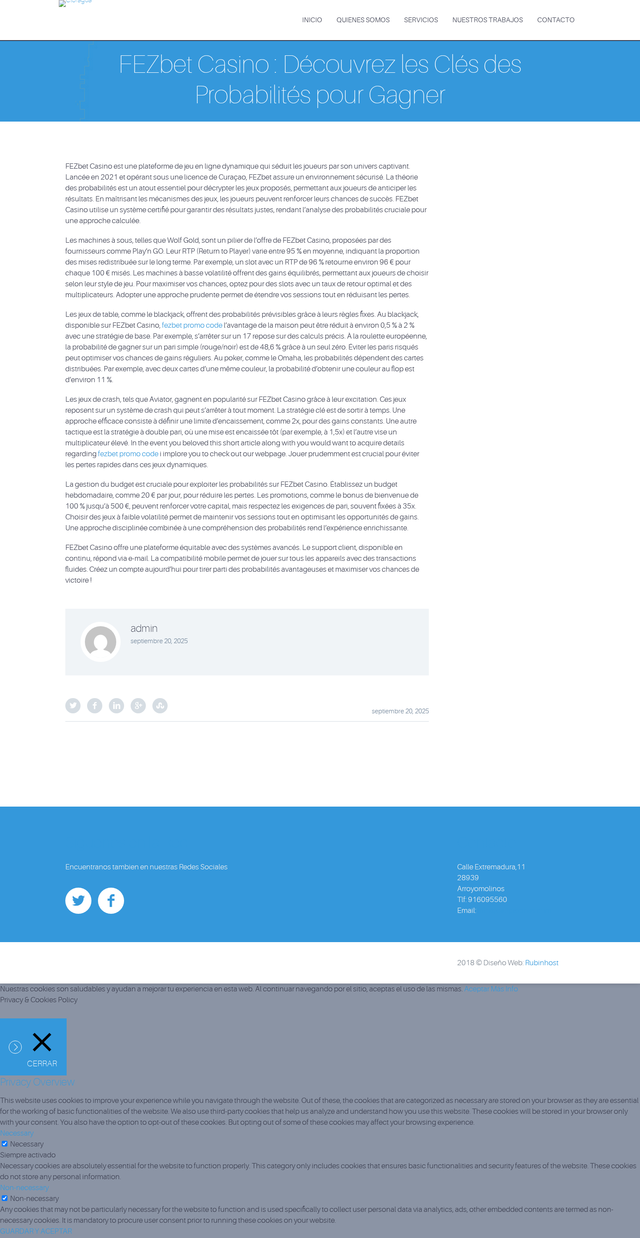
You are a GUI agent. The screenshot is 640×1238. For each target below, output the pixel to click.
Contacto (556, 20)
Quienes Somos (363, 20)
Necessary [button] (17, 1133)
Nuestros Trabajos (487, 20)
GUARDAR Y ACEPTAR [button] (36, 1231)
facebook (111, 901)
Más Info (504, 989)
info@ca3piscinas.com (514, 910)
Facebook (94, 705)
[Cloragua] (75, 6)
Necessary (27, 1144)
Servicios (421, 20)
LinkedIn (116, 705)
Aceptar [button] (476, 989)
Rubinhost (542, 963)
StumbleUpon (160, 705)
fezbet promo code (192, 325)
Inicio (312, 20)
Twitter (73, 705)
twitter (78, 901)
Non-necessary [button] (24, 1188)
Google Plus (138, 705)
